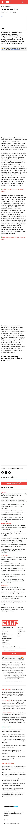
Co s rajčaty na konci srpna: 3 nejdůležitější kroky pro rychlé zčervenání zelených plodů (13, 779)
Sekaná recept (10, 706)
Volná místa (5, 631)
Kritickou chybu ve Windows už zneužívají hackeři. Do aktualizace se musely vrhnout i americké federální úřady (13, 758)
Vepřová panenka (17, 700)
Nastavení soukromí (7, 638)
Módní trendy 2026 (14, 695)
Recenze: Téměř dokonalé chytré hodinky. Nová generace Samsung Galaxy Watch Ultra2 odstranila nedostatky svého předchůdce (14, 540)
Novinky (3, 492)
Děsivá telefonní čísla (17, 689)
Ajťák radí (15, 694)
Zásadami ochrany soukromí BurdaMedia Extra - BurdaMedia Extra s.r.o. (13, 667)
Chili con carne (10, 703)
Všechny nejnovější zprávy (14, 483)
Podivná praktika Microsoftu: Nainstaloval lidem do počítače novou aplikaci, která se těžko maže (12, 506)
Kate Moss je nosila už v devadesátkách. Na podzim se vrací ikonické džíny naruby (12, 789)
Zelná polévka (22, 705)
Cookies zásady (6, 644)
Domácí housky (15, 708)
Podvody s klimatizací (12, 722)
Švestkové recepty (6, 708)
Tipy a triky (4, 585)
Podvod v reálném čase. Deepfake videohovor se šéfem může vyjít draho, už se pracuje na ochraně (13, 735)
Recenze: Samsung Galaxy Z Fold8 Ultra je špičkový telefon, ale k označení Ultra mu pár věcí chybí (13, 533)
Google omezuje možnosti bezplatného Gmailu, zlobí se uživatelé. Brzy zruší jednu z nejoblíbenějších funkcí (14, 495)
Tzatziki (4, 706)
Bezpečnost (7, 6)
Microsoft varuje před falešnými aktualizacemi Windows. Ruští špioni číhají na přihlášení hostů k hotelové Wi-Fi (14, 559)
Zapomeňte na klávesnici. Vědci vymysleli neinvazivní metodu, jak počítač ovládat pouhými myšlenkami (13, 752)
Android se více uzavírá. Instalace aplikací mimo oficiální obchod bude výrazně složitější (13, 730)
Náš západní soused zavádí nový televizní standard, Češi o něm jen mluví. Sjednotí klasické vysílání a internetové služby (12, 512)
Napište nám (19, 468)
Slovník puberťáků (6, 691)
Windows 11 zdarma (15, 717)
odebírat (14, 653)
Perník (17, 706)
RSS (18, 636)
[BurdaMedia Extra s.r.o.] (10, 623)
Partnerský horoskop (16, 691)
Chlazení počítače (17, 712)
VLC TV (3, 722)
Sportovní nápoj (19, 703)
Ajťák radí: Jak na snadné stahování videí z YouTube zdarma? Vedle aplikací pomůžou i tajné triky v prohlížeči (12, 609)
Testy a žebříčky (6, 524)
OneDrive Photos (13, 716)
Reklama (4, 633)
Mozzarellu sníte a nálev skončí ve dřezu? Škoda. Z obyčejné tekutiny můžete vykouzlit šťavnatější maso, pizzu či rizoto (14, 768)
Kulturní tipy (9, 694)
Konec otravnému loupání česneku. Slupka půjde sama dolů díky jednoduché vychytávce (13, 784)
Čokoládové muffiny (13, 702)
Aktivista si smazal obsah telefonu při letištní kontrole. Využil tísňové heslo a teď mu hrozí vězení (13, 570)
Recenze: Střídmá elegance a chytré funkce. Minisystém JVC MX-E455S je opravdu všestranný (13, 550)
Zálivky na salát (5, 705)
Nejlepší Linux (21, 722)
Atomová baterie (10, 719)
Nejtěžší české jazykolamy (12, 692)
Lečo (21, 706)
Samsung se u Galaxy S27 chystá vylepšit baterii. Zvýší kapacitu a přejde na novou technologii (12, 519)
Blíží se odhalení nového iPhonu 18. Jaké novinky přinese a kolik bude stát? (13, 746)
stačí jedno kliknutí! (15, 49)
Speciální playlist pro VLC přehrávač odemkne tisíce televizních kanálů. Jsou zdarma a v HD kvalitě (13, 602)
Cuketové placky (14, 705)
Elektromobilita (14, 720)
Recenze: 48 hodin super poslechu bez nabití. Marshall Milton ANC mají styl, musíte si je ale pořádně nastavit (13, 527)
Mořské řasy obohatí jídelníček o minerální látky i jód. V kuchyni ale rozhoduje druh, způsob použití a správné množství (14, 774)
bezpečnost (5, 555)
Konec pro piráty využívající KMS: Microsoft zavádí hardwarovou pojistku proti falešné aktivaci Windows (12, 580)
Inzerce (19, 635)
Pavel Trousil (4, 12)
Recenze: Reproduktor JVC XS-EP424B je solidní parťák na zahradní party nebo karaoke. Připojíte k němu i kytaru (14, 741)
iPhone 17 (22, 720)
